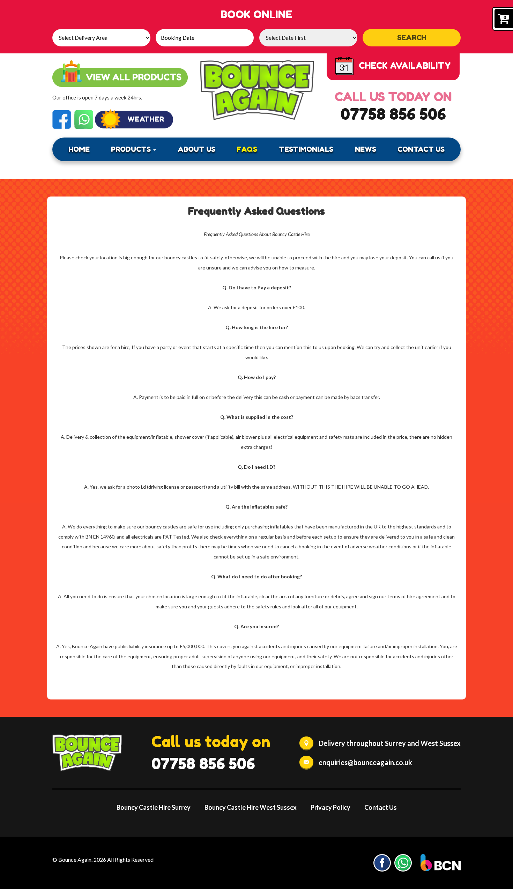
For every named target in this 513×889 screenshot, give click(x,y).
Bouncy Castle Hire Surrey (154, 807)
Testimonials (306, 149)
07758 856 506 (393, 114)
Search (411, 38)
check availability (405, 65)
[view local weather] (134, 120)
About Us (196, 149)
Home (79, 149)
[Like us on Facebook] (61, 119)
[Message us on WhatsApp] (83, 119)
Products (132, 149)
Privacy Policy (330, 807)
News (365, 149)
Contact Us (421, 149)
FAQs (247, 149)
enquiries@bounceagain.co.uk (365, 762)
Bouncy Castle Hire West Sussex (251, 807)
